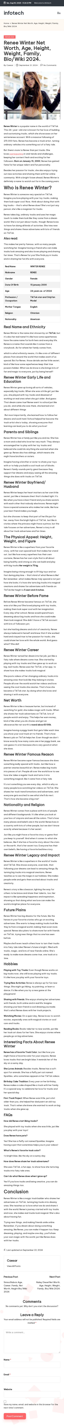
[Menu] (58, 13)
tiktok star (9, 37)
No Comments (49, 65)
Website (8, 1389)
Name (7, 1359)
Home (6, 23)
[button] (14, 1266)
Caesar (12, 1260)
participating (16, 153)
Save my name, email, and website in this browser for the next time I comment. (31, 1406)
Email (7, 1374)
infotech (14, 13)
